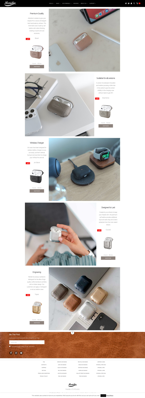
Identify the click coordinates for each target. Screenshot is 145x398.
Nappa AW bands (83, 370)
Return (44, 370)
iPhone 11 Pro (101, 376)
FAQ (44, 361)
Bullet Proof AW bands (83, 373)
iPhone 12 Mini (101, 370)
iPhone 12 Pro (101, 367)
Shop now (37, 66)
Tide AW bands (83, 376)
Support (92, 3)
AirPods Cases (101, 361)
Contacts (43, 364)
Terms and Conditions (44, 373)
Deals (51, 3)
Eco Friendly (66, 3)
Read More (109, 395)
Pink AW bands (62, 376)
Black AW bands (62, 367)
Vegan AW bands (82, 364)
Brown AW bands (62, 361)
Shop (57, 3)
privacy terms (21, 346)
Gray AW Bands (62, 364)
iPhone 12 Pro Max (101, 364)
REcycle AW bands (83, 361)
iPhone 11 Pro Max (101, 373)
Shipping (44, 367)
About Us (83, 3)
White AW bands (62, 373)
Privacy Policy (44, 376)
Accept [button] (103, 395)
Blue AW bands (62, 370)
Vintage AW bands (83, 367)
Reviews (76, 3)
